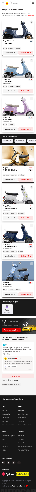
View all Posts (16, 376)
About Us (21, 436)
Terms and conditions (25, 446)
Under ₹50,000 (7, 141)
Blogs (3, 439)
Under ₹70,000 (20, 141)
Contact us (5, 446)
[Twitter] (19, 462)
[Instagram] (8, 462)
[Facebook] (14, 462)
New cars (5, 410)
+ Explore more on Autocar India (12, 399)
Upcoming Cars (6, 414)
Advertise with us (23, 450)
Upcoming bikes (23, 414)
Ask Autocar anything (8, 436)
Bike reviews (22, 417)
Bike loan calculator (24, 425)
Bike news (21, 421)
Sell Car (4, 450)
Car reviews (5, 417)
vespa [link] (16, 380)
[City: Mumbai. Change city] (33, 3)
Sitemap (4, 443)
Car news (5, 421)
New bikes (21, 410)
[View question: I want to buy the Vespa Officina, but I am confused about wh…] (18, 357)
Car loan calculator (8, 425)
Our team (21, 439)
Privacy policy (22, 443)
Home (3, 380)
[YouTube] (3, 462)
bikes (9, 380)
